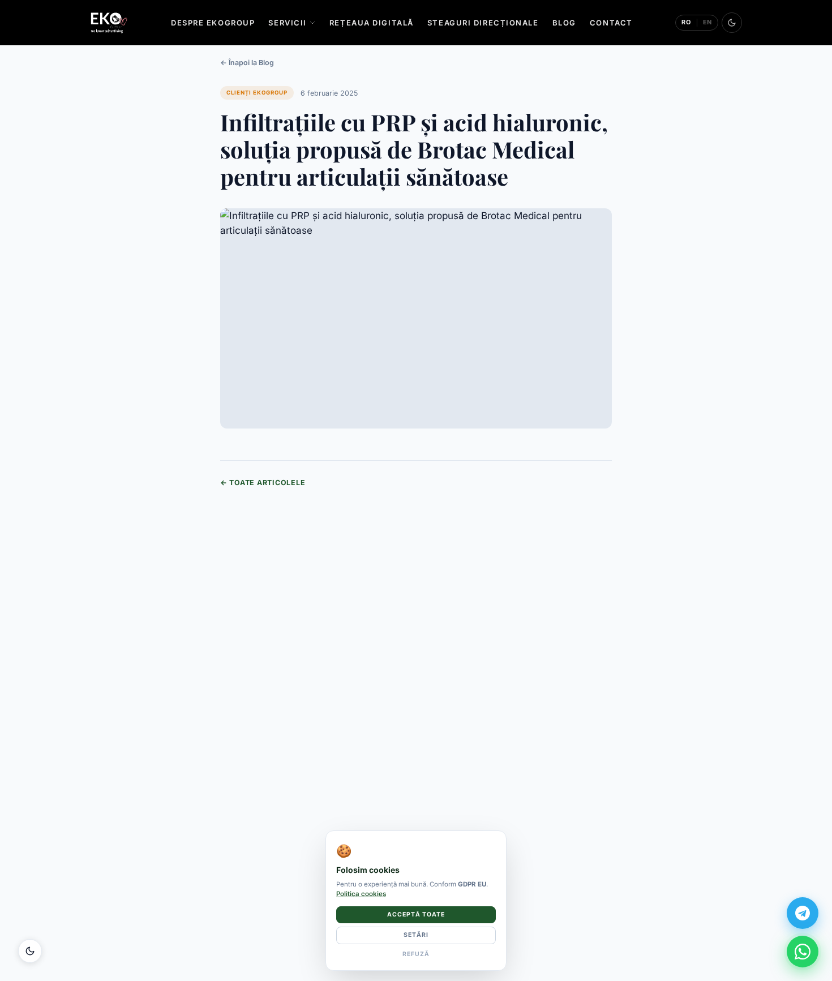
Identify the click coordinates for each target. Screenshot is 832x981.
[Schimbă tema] (732, 22)
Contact (611, 22)
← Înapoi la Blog (247, 62)
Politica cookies (361, 894)
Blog (564, 22)
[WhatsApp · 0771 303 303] (802, 951)
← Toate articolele (262, 482)
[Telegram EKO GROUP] (802, 913)
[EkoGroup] (109, 22)
